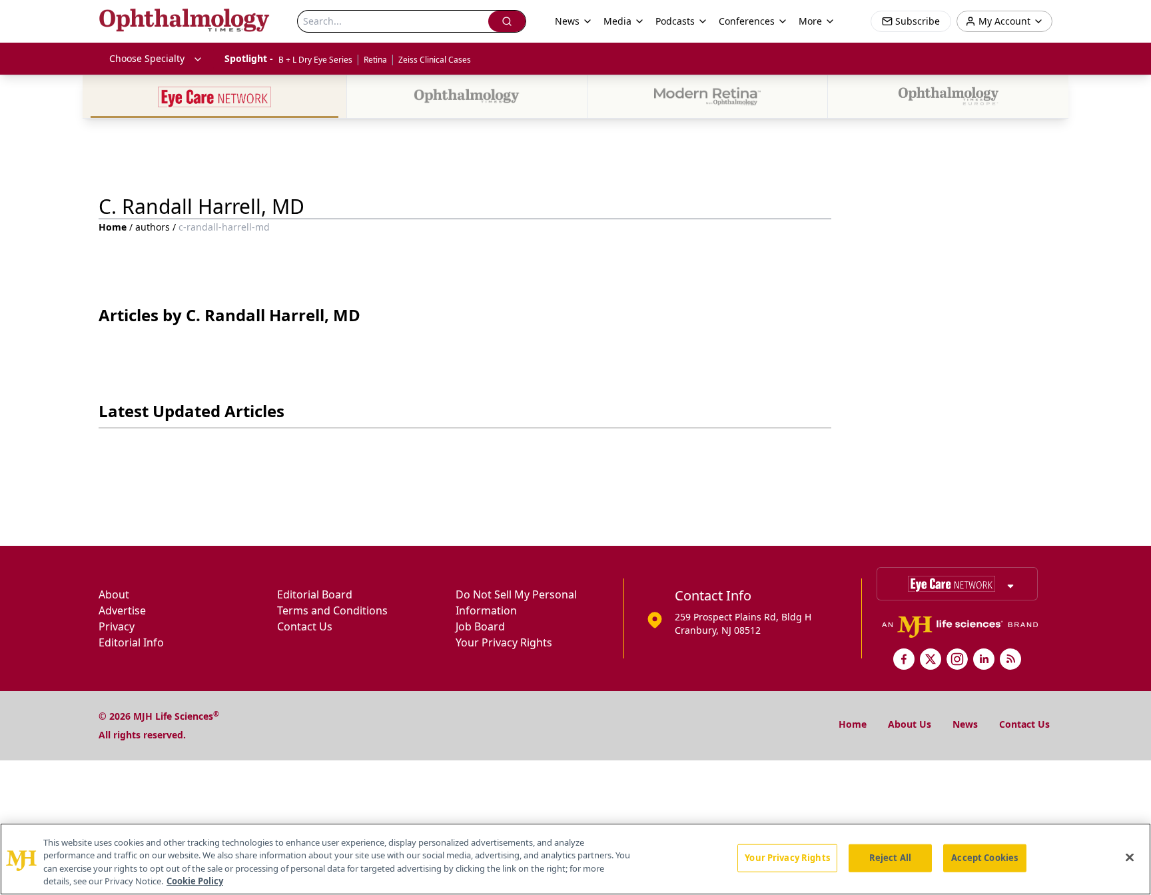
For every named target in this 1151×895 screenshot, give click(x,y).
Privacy (117, 626)
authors (152, 227)
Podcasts (675, 21)
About (114, 594)
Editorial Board (314, 594)
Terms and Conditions (332, 610)
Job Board (480, 626)
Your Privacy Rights (504, 642)
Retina (375, 59)
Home (113, 227)
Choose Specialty (147, 58)
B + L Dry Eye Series (315, 59)
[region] (575, 859)
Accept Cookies (984, 858)
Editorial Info (131, 642)
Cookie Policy (195, 881)
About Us (909, 724)
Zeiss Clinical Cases (434, 59)
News (965, 724)
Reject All (890, 858)
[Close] (1129, 857)
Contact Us (304, 626)
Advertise (122, 610)
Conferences (747, 21)
